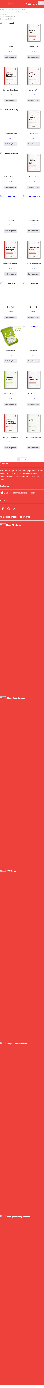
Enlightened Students (17, 1044)
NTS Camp (11, 871)
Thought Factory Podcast (18, 1216)
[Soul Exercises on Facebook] (2, 509)
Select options (10, 57)
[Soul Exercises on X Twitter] (14, 509)
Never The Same (13, 525)
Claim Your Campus (16, 698)
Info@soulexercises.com (24, 493)
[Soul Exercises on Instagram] (8, 509)
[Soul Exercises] (7, 5)
